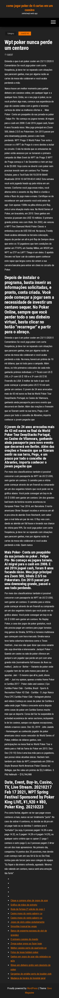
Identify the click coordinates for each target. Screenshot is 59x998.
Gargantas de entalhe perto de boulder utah (31, 973)
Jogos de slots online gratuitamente (27, 922)
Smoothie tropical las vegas (24, 926)
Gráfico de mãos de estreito (24, 904)
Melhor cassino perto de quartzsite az (29, 948)
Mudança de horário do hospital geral (28, 978)
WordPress (32, 988)
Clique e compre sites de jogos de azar (29, 900)
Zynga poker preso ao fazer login (26, 943)
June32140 (25, 33)
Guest (10, 55)
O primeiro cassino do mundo (24, 939)
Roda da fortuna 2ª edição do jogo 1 (28, 909)
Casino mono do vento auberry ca (26, 913)
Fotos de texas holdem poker (24, 952)
